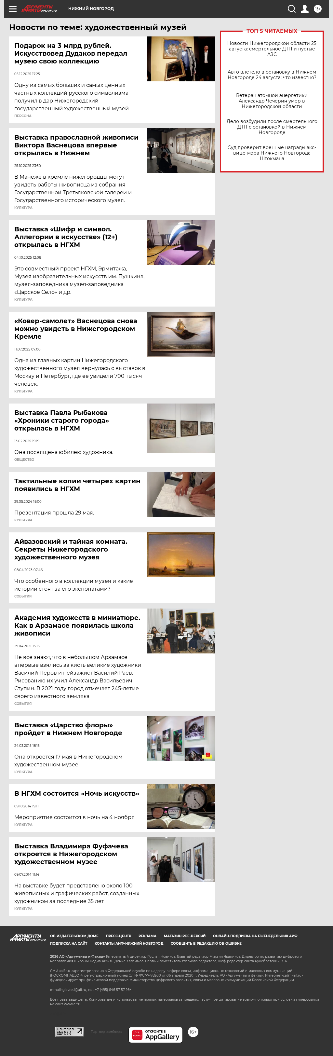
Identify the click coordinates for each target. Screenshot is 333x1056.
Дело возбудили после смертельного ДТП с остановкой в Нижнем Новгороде (272, 127)
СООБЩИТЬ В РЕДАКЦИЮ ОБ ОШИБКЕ (206, 943)
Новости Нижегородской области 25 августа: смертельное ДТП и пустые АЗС (271, 49)
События (23, 596)
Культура (23, 208)
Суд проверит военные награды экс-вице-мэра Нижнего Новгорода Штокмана (272, 153)
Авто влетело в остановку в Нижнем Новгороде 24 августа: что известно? (272, 74)
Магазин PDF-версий (185, 936)
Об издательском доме (74, 936)
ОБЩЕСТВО (24, 459)
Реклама (147, 936)
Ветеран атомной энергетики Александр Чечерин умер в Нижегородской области (272, 101)
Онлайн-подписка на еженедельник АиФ (255, 936)
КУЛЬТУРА (23, 520)
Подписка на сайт (68, 943)
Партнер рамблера (106, 1032)
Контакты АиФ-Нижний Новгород (129, 943)
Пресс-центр (118, 936)
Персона (23, 116)
